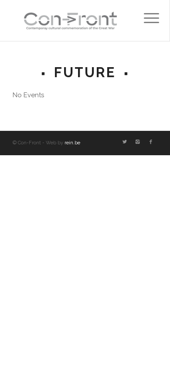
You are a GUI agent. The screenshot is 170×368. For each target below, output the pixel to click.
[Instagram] (137, 142)
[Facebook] (150, 142)
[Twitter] (124, 142)
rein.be (72, 143)
